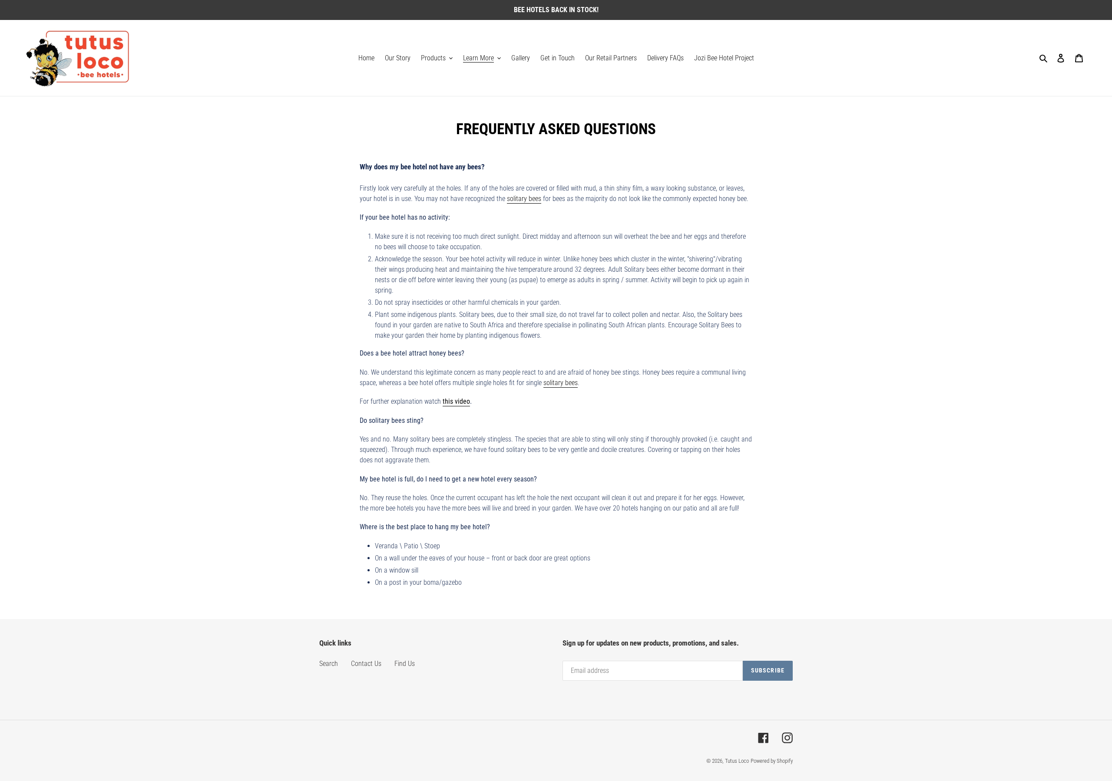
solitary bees (524, 198)
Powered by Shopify (772, 761)
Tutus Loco (737, 761)
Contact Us (366, 663)
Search (328, 663)
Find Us (404, 663)
